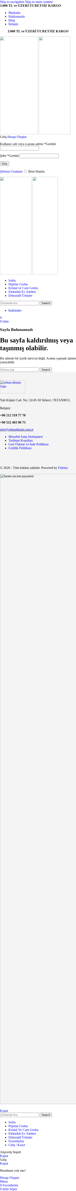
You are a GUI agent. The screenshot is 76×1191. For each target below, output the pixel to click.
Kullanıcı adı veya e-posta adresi (28, 144)
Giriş (4, 163)
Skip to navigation (12, 2)
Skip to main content (39, 2)
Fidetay (63, 468)
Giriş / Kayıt (16, 1145)
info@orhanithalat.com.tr (16, 429)
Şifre (9, 155)
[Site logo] (19, 133)
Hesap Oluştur (17, 137)
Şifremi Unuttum (11, 171)
